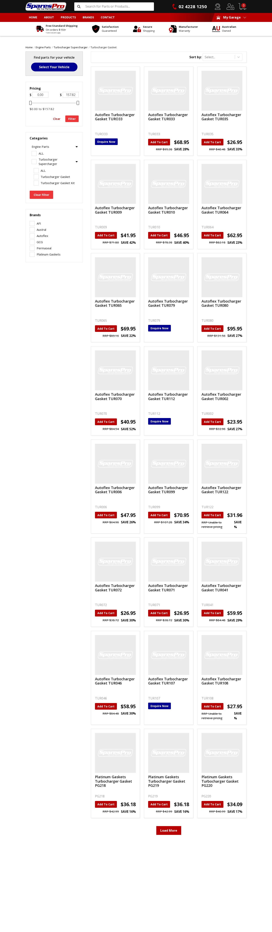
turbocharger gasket (103, 47)
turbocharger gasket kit (58, 183)
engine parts (43, 47)
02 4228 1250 (193, 6)
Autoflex (42, 236)
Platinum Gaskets (49, 254)
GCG (40, 242)
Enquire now (106, 142)
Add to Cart (159, 142)
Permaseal (44, 248)
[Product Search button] (78, 6)
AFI (39, 223)
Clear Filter (41, 195)
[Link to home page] (45, 6)
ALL (41, 153)
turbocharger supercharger (71, 47)
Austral (41, 230)
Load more (168, 830)
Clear (56, 119)
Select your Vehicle (54, 67)
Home (29, 47)
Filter (72, 119)
